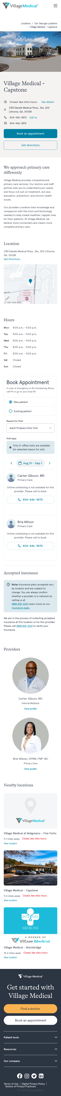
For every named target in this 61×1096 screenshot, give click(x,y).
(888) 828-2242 (20, 603)
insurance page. (21, 607)
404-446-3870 (33, 499)
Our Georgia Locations (45, 23)
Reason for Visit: (15, 421)
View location (10, 843)
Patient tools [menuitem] (11, 1037)
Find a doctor (30, 1009)
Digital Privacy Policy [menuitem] (33, 1083)
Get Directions (12, 259)
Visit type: (12, 438)
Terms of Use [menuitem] (11, 1083)
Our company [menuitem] (12, 1061)
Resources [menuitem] (10, 1049)
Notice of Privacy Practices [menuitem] (20, 1086)
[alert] (30, 447)
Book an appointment (30, 133)
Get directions (30, 145)
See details (47, 102)
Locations (26, 23)
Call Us (33, 117)
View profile (30, 709)
